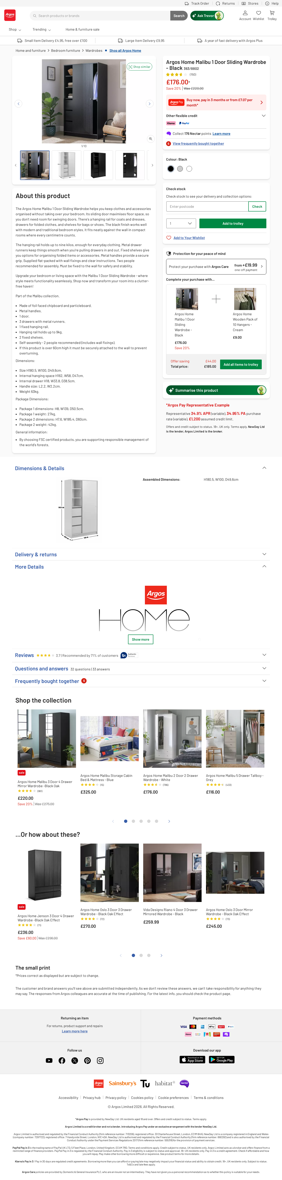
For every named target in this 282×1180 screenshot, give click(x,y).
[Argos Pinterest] (87, 1060)
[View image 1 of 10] (34, 165)
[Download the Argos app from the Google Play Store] (222, 1062)
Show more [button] (140, 639)
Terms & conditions (209, 1097)
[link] (216, 142)
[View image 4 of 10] (130, 165)
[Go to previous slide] (18, 104)
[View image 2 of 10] (66, 165)
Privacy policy (116, 1097)
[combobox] (100, 15)
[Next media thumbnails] (152, 165)
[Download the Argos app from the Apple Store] (192, 1062)
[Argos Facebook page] (62, 1060)
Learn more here (75, 1031)
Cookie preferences (173, 1097)
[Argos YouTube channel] (49, 1060)
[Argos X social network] (74, 1060)
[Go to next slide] (150, 104)
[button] (139, 67)
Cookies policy (142, 1097)
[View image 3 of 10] (98, 165)
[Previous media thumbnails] (15, 165)
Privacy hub (92, 1097)
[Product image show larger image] (141, 608)
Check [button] (257, 206)
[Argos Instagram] (100, 1060)
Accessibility (68, 1097)
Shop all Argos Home (125, 50)
